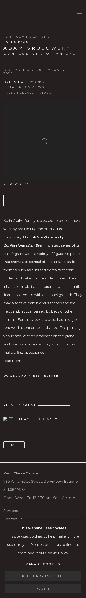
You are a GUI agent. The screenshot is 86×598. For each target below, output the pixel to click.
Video (46, 92)
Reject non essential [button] (43, 576)
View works (16, 184)
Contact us (12, 519)
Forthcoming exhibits (26, 36)
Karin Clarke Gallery (17, 14)
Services (10, 511)
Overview (13, 82)
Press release (18, 92)
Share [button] (13, 444)
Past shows (16, 42)
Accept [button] (43, 588)
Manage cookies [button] (42, 564)
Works (37, 82)
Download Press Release (30, 375)
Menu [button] (79, 13)
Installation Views (23, 87)
